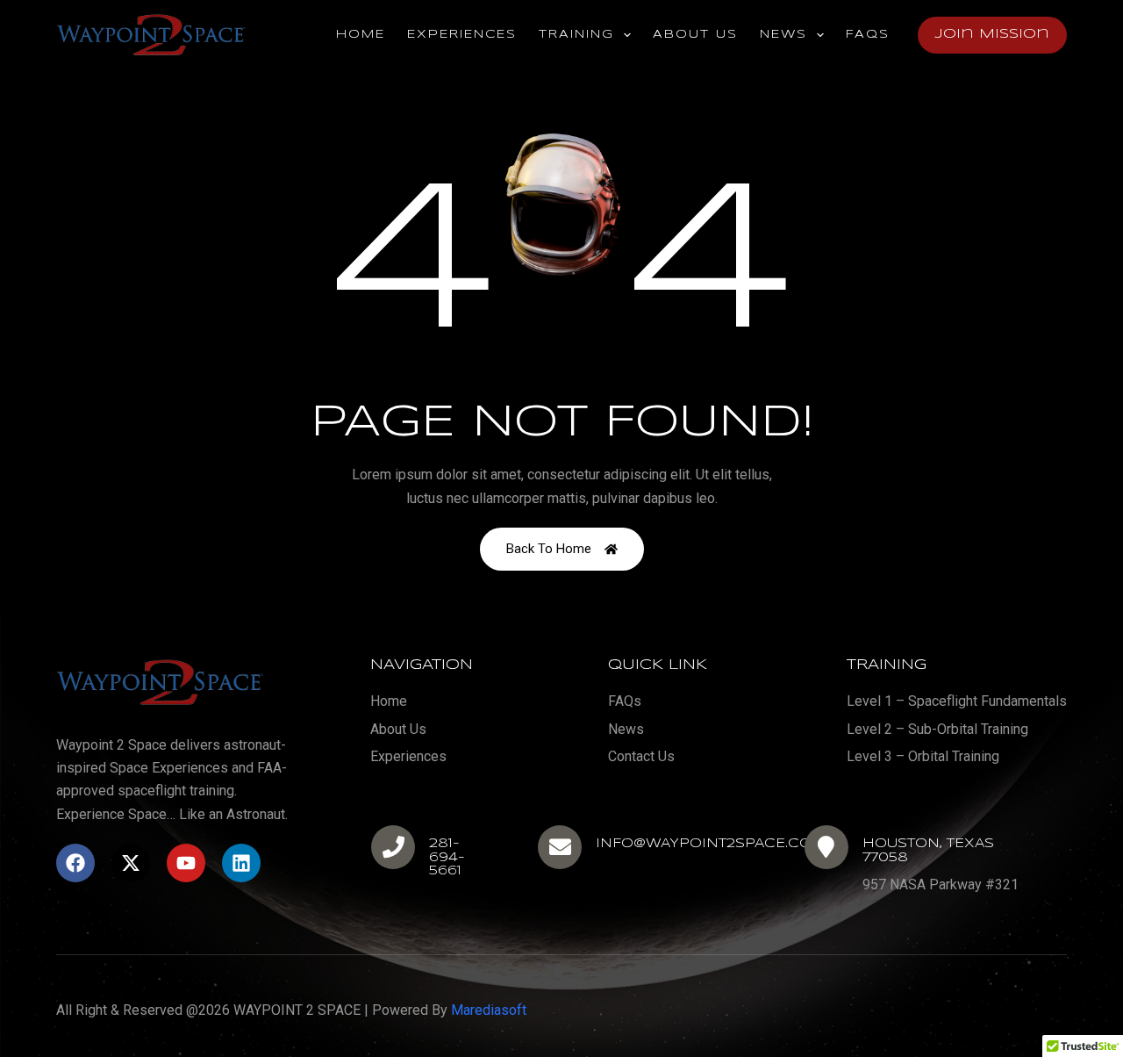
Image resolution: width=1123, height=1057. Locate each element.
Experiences (462, 34)
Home (360, 34)
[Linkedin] (241, 863)
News (783, 34)
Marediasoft (488, 1010)
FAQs (868, 34)
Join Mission (992, 34)
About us (695, 34)
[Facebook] (75, 863)
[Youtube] (186, 863)
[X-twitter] (130, 863)
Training (576, 34)
